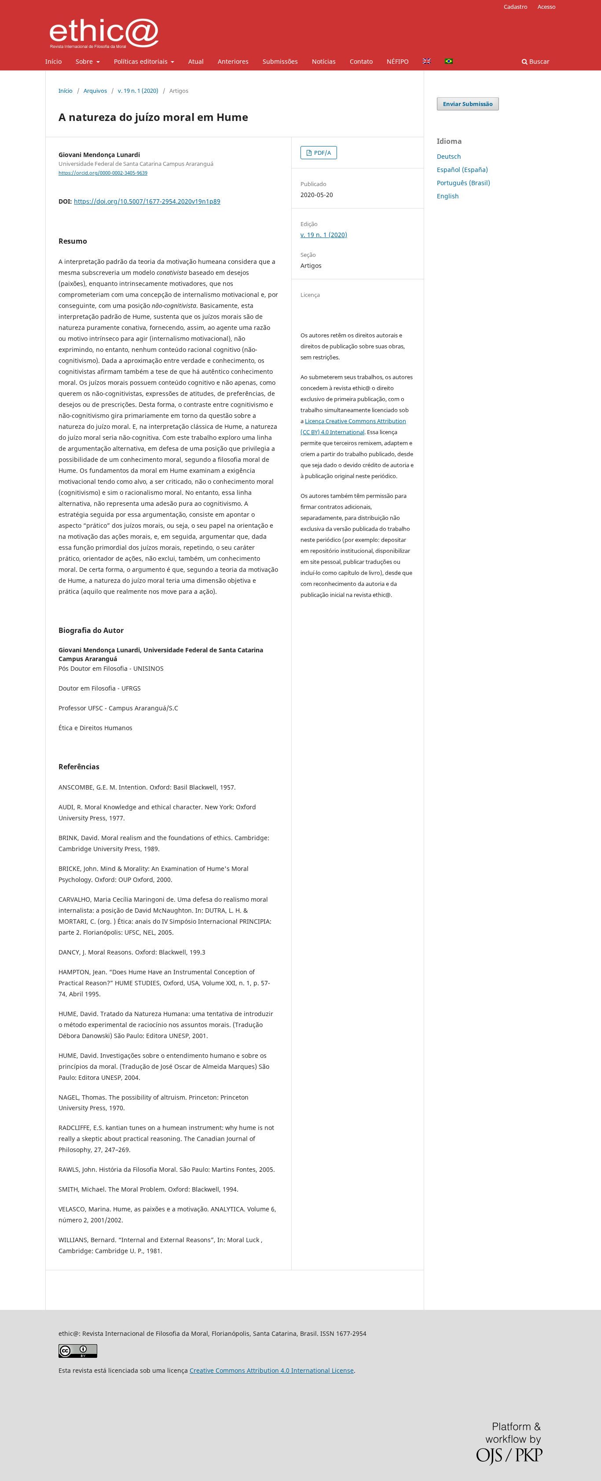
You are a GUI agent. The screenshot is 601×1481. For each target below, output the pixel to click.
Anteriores (233, 61)
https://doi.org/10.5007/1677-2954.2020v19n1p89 (147, 201)
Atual (196, 61)
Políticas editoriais (141, 61)
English (448, 196)
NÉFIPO (398, 61)
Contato (361, 61)
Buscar (539, 61)
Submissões (280, 61)
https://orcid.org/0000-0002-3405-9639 (103, 173)
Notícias (324, 61)
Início (53, 61)
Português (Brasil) (463, 183)
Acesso (547, 7)
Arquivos (95, 91)
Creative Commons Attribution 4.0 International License (272, 1370)
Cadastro (516, 7)
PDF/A (322, 153)
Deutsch (449, 156)
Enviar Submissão (468, 104)
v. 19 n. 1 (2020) (138, 91)
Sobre (85, 61)
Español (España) (462, 169)
